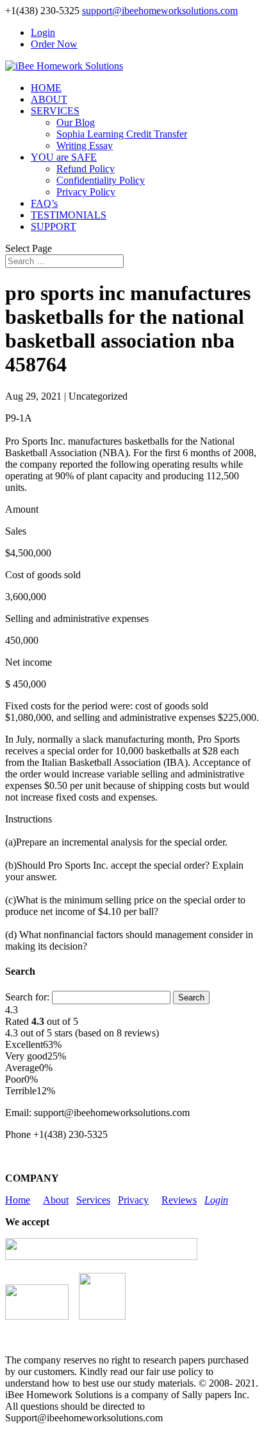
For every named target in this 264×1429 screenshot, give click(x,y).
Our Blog (75, 122)
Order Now (54, 44)
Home (17, 1199)
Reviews (179, 1199)
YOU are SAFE (64, 157)
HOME (46, 87)
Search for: (27, 996)
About (56, 1199)
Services (93, 1199)
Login (43, 32)
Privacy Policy (85, 191)
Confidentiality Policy (100, 180)
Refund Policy (85, 168)
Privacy (133, 1199)
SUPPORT (53, 226)
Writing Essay (84, 145)
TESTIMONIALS (68, 214)
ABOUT (49, 99)
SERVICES (55, 110)
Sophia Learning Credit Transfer (121, 134)
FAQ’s (44, 203)
